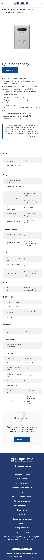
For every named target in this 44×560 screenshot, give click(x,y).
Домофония (22, 478)
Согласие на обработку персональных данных (22, 553)
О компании (22, 510)
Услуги (22, 514)
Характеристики (10, 147)
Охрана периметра (22, 501)
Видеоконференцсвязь (22, 496)
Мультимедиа (22, 483)
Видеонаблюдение (22, 474)
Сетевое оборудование (22, 487)
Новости (22, 523)
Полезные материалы (22, 519)
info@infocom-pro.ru (23, 528)
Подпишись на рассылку (22, 549)
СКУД (22, 492)
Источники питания (22, 505)
